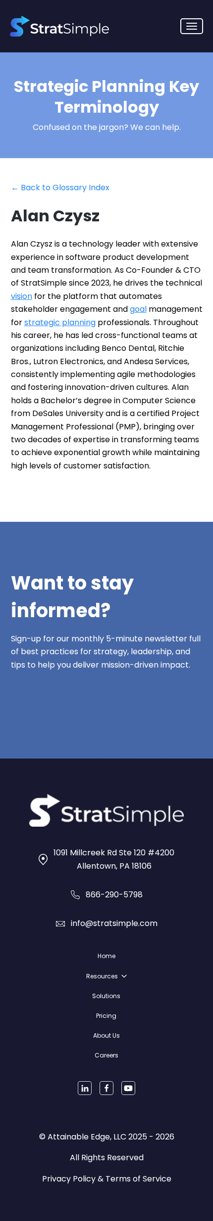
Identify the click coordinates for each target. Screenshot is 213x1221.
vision (21, 296)
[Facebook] (106, 1088)
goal (138, 309)
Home (106, 956)
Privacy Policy (69, 1178)
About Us (106, 1035)
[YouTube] (128, 1088)
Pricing (106, 1015)
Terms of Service (138, 1178)
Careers (106, 1055)
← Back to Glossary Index (60, 187)
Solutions (106, 996)
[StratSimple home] (59, 26)
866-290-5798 (114, 894)
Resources (102, 976)
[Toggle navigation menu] (191, 26)
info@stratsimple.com (114, 923)
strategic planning (60, 322)
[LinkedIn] (85, 1088)
